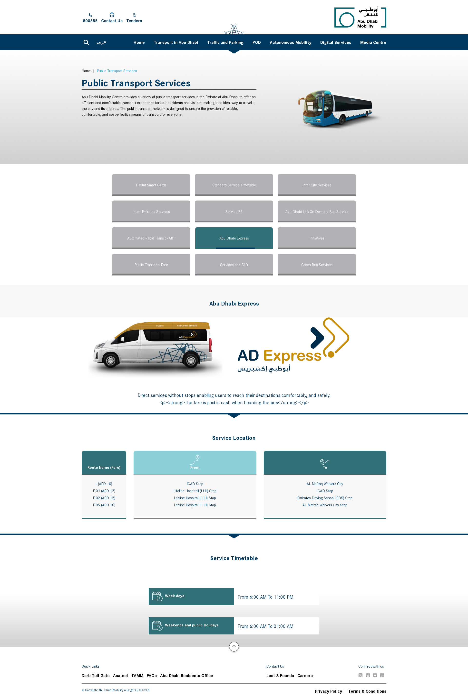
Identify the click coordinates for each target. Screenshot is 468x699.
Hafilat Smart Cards (151, 184)
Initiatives (317, 237)
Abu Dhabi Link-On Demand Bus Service (316, 211)
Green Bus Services (316, 264)
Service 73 (234, 211)
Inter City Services (317, 184)
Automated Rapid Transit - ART (151, 237)
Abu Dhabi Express (234, 237)
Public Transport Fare (151, 264)
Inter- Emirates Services (151, 211)
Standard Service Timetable (234, 184)
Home (86, 70)
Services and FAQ (234, 264)
